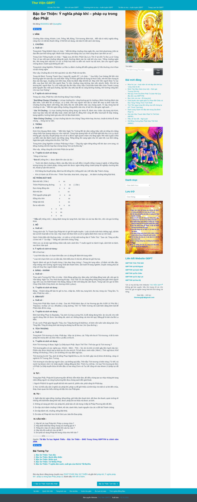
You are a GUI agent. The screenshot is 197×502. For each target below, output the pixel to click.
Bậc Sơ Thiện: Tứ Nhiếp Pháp (49, 462)
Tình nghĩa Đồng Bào (117, 491)
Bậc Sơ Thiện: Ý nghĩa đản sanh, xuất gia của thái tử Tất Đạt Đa (63, 464)
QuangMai (57, 24)
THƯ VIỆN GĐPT (156, 285)
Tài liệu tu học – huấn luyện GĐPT (130, 7)
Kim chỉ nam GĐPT (72, 7)
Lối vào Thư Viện (53, 7)
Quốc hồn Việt (47, 491)
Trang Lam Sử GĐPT (155, 7)
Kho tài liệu (74, 491)
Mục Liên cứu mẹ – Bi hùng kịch (139, 98)
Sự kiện (36, 491)
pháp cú (60, 477)
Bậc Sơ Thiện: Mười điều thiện (49, 457)
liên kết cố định (78, 477)
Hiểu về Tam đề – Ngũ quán (138, 119)
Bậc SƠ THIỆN (81, 474)
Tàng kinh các (61, 491)
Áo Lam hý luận (100, 491)
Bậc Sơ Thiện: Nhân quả (46, 459)
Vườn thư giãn (86, 491)
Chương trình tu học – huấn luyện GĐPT (98, 7)
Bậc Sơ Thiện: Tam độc (46, 455)
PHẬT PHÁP (69, 474)
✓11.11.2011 (124, 497)
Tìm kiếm (128, 66)
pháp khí (100, 474)
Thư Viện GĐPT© (104, 497)
